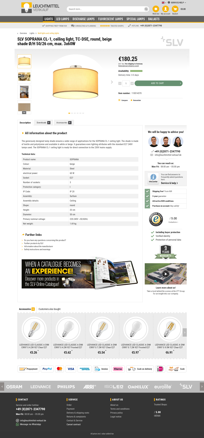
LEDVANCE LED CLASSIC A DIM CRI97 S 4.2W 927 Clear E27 (34, 346)
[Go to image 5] (80, 113)
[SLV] (163, 386)
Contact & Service (74, 420)
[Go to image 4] (77, 113)
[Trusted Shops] (155, 219)
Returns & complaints (76, 416)
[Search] (146, 9)
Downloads (43, 122)
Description (25, 122)
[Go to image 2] (72, 113)
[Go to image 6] (83, 113)
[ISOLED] (90, 386)
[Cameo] (187, 386)
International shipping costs (128, 66)
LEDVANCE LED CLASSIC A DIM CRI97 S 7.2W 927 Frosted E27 (136, 346)
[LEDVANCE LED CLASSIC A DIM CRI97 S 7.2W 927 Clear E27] (102, 329)
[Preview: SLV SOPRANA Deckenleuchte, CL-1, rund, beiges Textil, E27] (24, 61)
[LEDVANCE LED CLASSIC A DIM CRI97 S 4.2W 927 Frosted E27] (68, 329)
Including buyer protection (168, 232)
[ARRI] (65, 386)
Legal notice (115, 416)
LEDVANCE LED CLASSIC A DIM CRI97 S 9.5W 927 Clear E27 (170, 346)
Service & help (168, 183)
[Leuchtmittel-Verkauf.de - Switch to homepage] (40, 7)
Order (69, 405)
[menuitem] (160, 3)
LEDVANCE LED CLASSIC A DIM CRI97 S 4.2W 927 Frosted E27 (68, 346)
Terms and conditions (119, 409)
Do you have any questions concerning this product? (45, 240)
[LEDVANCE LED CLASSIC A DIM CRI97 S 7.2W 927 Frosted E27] (135, 329)
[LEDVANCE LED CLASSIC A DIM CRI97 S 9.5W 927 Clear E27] (169, 329)
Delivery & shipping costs (78, 412)
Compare (124, 100)
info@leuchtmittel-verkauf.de (168, 155)
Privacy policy (116, 412)
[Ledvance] (16, 386)
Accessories (63, 122)
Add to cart (157, 83)
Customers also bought (49, 309)
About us (114, 405)
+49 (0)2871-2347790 (151, 25)
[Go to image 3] (75, 113)
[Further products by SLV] (172, 41)
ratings (157, 415)
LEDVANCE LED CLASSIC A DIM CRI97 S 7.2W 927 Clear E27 (102, 346)
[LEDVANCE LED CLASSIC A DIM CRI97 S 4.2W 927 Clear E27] (34, 329)
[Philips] (41, 386)
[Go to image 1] (69, 113)
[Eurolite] (139, 386)
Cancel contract (74, 424)
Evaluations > (173, 222)
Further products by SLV (33, 243)
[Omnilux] (114, 386)
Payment (71, 409)
